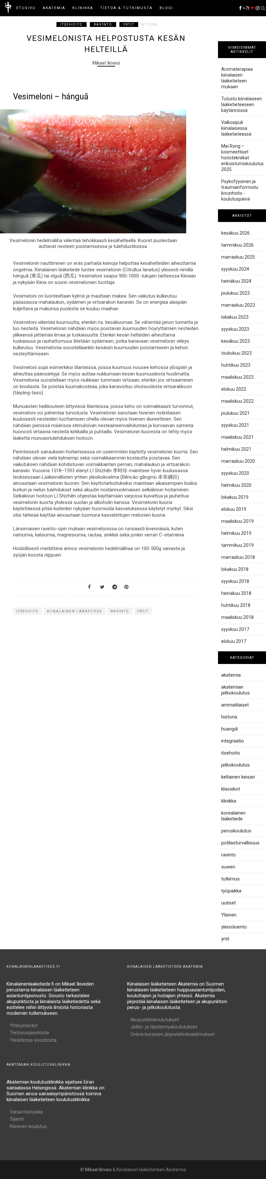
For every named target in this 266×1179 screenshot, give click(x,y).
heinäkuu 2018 (236, 593)
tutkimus (230, 879)
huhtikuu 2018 (235, 605)
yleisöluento (234, 927)
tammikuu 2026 (237, 245)
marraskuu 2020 (238, 461)
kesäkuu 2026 (235, 233)
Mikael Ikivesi (98, 1169)
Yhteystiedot (24, 1025)
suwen (228, 867)
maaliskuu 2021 (237, 437)
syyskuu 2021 (235, 425)
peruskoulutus (236, 831)
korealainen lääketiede (233, 816)
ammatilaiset (235, 705)
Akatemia (54, 8)
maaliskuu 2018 (237, 617)
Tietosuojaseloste (29, 1033)
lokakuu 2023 (234, 317)
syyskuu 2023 (235, 329)
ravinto (103, 24)
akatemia (231, 675)
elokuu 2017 (233, 641)
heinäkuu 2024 (236, 281)
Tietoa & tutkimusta (126, 8)
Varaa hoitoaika (26, 1112)
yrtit (128, 24)
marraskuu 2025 (238, 257)
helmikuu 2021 (236, 449)
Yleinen (228, 915)
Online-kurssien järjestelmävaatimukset (172, 1034)
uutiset (228, 903)
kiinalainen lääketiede (74, 611)
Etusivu (26, 8)
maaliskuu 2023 (237, 377)
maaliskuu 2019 (237, 521)
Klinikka (82, 8)
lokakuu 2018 (234, 569)
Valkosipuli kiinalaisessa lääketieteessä (236, 128)
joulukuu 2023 (235, 293)
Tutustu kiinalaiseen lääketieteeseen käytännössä (241, 104)
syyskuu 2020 (235, 473)
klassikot (230, 789)
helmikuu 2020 (236, 485)
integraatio (232, 741)
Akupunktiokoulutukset (154, 1020)
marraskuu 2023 (238, 305)
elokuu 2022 (233, 389)
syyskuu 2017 (235, 629)
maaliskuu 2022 (237, 401)
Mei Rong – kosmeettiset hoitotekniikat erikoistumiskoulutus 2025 (242, 157)
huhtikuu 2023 (235, 365)
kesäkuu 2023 (235, 341)
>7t (248, 8)
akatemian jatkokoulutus (235, 690)
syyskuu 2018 (235, 581)
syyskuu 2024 (235, 269)
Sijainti (17, 1119)
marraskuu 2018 (238, 557)
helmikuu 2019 (236, 533)
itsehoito (71, 24)
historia (229, 717)
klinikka (228, 801)
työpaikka (231, 891)
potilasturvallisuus (240, 843)
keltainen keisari (238, 777)
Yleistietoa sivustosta (33, 1040)
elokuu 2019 (233, 509)
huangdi (229, 729)
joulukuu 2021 (235, 413)
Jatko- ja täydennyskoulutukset (163, 1027)
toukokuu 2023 (236, 353)
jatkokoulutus (235, 765)
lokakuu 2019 (234, 497)
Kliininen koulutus (28, 1126)
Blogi (166, 8)
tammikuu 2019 (237, 545)
